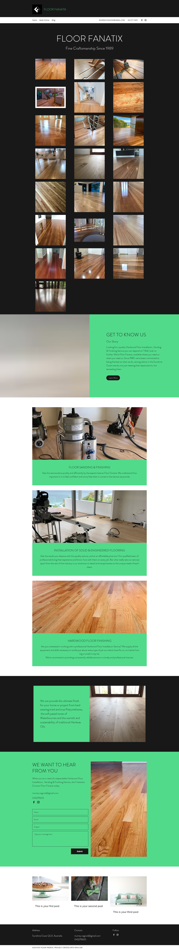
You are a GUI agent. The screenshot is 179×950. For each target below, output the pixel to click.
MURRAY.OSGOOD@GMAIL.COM (112, 20)
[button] (113, 377)
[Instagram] (145, 20)
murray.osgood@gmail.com (45, 793)
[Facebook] (142, 20)
